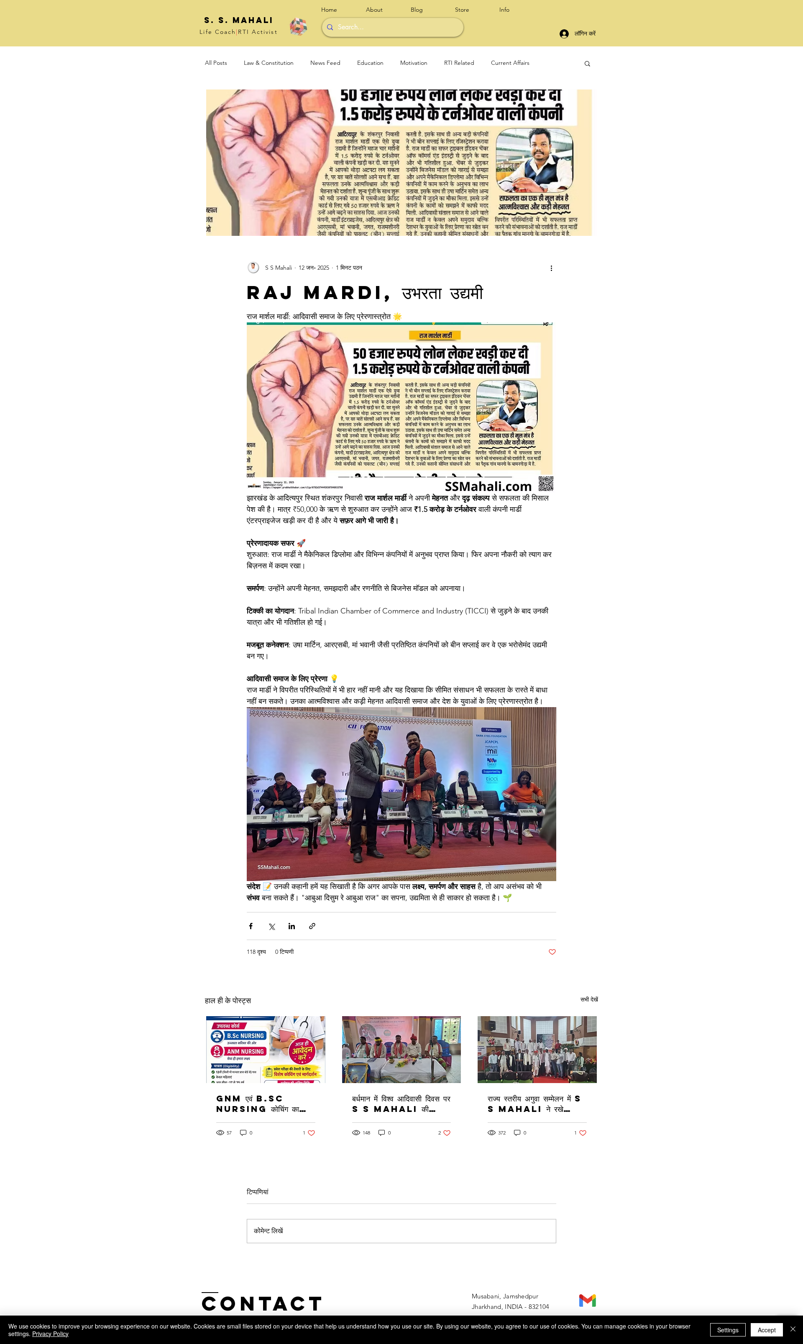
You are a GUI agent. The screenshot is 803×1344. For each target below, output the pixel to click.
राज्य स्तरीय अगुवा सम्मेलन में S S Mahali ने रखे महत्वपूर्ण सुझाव (535, 1103)
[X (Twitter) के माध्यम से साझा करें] (271, 926)
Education (370, 62)
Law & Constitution (269, 62)
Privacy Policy (50, 1333)
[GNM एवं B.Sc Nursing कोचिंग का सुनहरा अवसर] (265, 1049)
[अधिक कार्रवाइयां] (551, 268)
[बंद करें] (793, 1329)
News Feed (325, 62)
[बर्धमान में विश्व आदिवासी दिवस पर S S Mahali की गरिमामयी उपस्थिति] (401, 1049)
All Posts (216, 62)
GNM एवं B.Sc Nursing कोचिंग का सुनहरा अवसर (257, 1103)
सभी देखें (589, 999)
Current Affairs (510, 62)
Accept (767, 1330)
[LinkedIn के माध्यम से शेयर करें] (292, 926)
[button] (515, 10)
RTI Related (459, 62)
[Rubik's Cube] (298, 26)
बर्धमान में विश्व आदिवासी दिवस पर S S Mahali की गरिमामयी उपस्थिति (401, 1103)
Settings (728, 1330)
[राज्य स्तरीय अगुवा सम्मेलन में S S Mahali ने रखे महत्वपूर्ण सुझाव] (537, 1049)
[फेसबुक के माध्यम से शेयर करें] (251, 926)
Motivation (413, 62)
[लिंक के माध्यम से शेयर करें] (312, 926)
